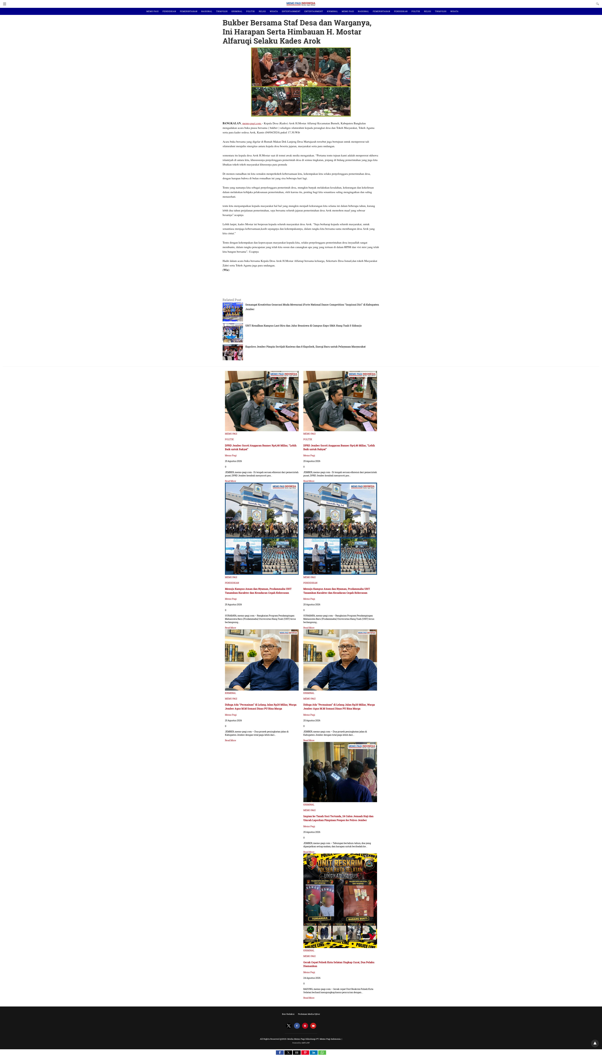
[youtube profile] (313, 1026)
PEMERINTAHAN (188, 11)
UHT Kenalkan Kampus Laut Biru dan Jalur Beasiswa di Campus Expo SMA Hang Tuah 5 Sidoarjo (303, 325)
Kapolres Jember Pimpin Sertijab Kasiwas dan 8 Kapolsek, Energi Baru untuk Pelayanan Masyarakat (305, 346)
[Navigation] (4, 4)
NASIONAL (206, 11)
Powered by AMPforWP (301, 1043)
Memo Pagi (231, 455)
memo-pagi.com (252, 123)
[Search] (597, 4)
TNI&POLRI (222, 11)
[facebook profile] (297, 1026)
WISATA (274, 11)
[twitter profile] (289, 1026)
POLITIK (250, 11)
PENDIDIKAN (169, 11)
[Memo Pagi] (301, 2)
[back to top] (595, 1043)
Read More (230, 481)
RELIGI (262, 11)
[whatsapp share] (322, 1053)
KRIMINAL (237, 11)
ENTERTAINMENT (291, 11)
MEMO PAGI (152, 11)
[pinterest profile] (305, 1026)
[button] (280, 1052)
